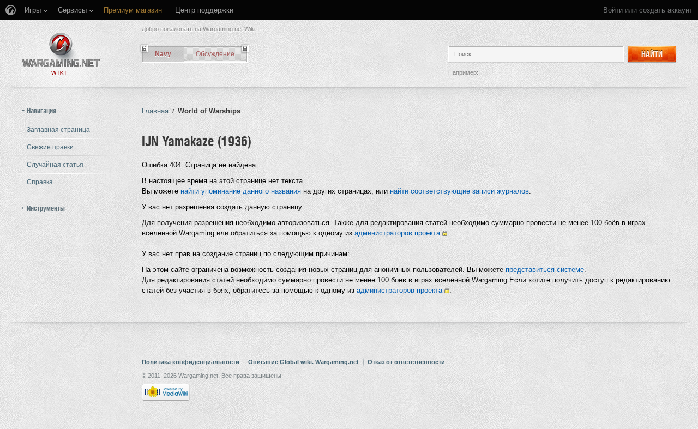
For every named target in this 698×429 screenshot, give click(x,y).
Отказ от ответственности (406, 362)
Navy (163, 54)
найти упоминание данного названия (240, 191)
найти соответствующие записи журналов (459, 191)
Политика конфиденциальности (190, 362)
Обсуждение (215, 54)
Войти (613, 10)
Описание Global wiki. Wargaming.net (303, 362)
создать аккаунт (666, 10)
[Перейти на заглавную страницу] (61, 54)
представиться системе (545, 269)
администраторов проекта (397, 233)
